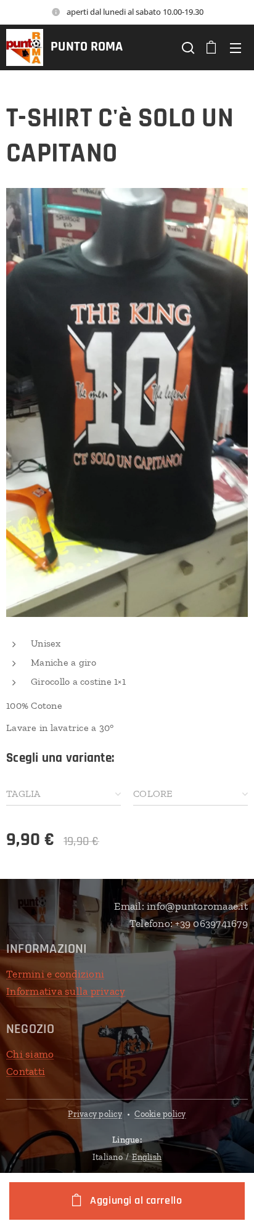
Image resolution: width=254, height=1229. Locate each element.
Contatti (25, 1071)
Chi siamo (30, 1054)
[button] (186, 47)
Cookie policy (160, 1114)
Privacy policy (95, 1114)
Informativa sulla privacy (65, 991)
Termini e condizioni (55, 974)
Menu (235, 47)
